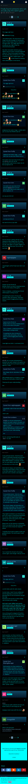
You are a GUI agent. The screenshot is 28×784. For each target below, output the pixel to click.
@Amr (4, 703)
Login (14, 757)
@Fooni (7, 161)
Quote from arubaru (9, 417)
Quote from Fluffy (9, 80)
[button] (2, 2)
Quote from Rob (8, 319)
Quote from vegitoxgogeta (11, 405)
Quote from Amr (8, 116)
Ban (5, 438)
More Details (4, 782)
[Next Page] (18, 17)
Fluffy (3, 12)
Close (10, 782)
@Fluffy (4, 360)
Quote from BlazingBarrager (8, 662)
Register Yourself (14, 754)
